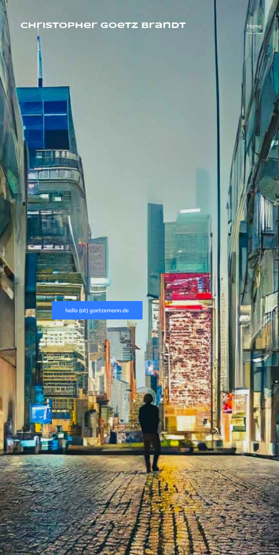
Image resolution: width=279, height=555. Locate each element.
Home (254, 25)
